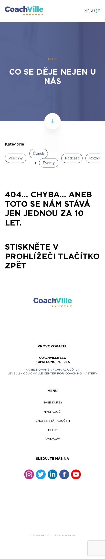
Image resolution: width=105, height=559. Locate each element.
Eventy (49, 163)
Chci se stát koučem (52, 420)
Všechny (16, 158)
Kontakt (53, 439)
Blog (52, 430)
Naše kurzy (53, 402)
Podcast (72, 158)
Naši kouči (52, 411)
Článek (38, 153)
